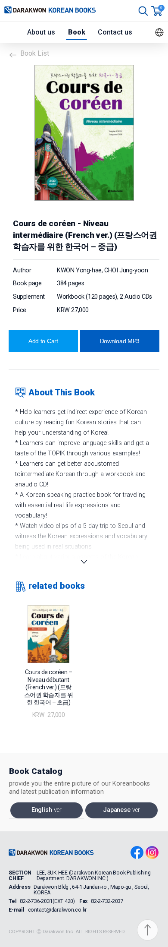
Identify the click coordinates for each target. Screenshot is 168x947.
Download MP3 (120, 341)
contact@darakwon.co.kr (57, 909)
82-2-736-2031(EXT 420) (47, 901)
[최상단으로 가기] (150, 930)
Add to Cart (43, 341)
